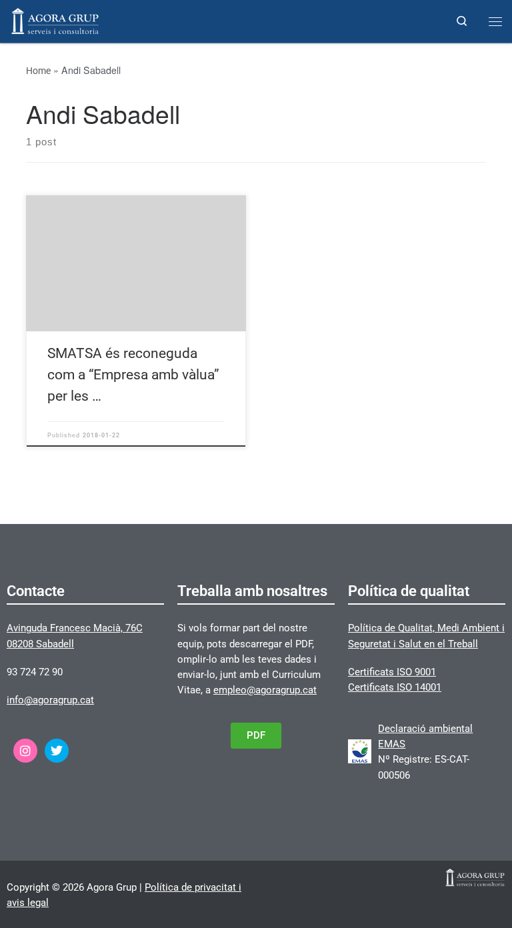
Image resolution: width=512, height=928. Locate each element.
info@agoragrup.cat (50, 700)
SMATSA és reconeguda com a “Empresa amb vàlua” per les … (133, 374)
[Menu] (495, 21)
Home (38, 70)
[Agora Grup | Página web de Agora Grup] (55, 19)
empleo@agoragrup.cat (265, 690)
